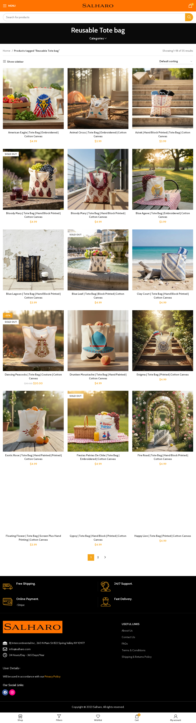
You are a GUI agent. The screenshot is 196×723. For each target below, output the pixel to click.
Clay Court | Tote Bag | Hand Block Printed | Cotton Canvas (163, 295)
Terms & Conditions (133, 650)
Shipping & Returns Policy (137, 657)
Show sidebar (15, 61)
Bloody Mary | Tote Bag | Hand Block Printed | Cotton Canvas (33, 215)
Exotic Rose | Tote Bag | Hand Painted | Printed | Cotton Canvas (33, 457)
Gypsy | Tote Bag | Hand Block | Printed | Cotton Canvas (98, 537)
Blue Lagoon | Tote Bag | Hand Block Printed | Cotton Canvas (33, 295)
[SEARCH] (189, 17)
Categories (96, 38)
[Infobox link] (49, 586)
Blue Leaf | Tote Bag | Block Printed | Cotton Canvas (98, 295)
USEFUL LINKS (131, 624)
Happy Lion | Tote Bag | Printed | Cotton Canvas (162, 536)
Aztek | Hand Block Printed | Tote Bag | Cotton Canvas (162, 134)
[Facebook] (5, 692)
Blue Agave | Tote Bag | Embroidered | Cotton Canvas (163, 215)
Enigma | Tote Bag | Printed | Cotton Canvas (163, 374)
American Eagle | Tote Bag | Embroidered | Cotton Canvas (33, 134)
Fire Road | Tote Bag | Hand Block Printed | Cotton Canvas (163, 457)
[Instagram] (12, 692)
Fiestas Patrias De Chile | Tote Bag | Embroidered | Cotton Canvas (98, 457)
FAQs (125, 643)
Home (7, 50)
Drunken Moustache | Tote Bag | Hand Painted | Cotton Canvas (98, 376)
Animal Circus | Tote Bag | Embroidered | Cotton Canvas (98, 134)
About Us (127, 630)
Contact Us (128, 637)
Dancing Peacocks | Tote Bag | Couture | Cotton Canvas (33, 376)
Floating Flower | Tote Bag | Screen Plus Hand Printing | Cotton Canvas (33, 537)
